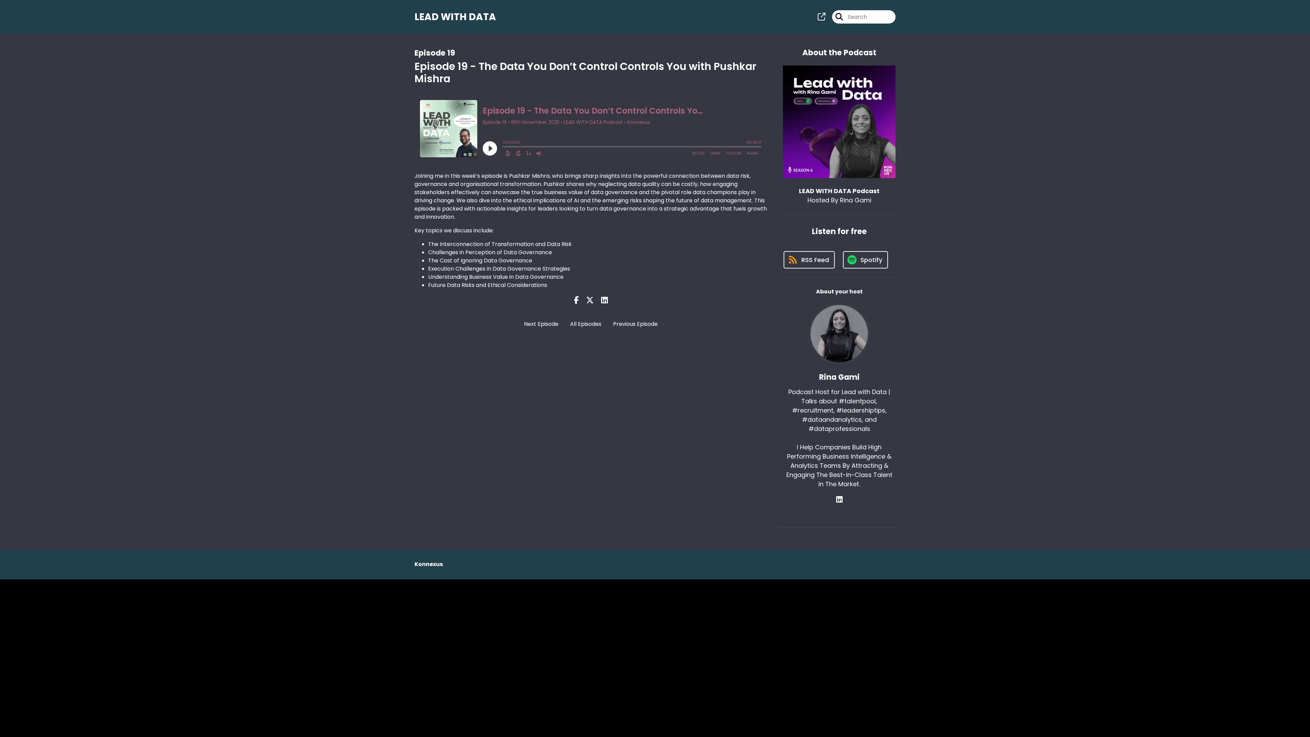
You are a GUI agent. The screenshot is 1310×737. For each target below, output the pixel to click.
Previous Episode (635, 324)
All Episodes (585, 324)
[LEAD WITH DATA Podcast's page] (821, 17)
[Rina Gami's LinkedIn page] (839, 499)
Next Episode (541, 324)
